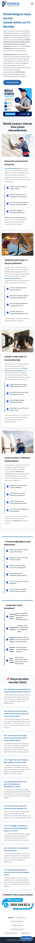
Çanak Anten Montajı (12, 168)
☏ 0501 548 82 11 (12, 82)
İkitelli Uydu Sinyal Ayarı (13, 278)
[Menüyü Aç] (32, 4)
